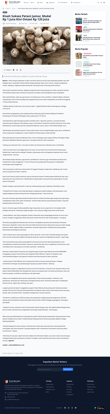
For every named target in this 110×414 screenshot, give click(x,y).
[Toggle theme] (101, 2)
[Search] (98, 2)
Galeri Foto (90, 389)
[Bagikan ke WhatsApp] (20, 70)
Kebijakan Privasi (50, 389)
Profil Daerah (63, 2)
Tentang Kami (49, 384)
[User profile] (104, 2)
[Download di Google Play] (99, 408)
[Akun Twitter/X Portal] (72, 407)
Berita (32, 2)
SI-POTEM (69, 389)
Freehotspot (70, 394)
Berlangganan (68, 369)
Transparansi (76, 2)
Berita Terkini (90, 384)
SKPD (47, 392)
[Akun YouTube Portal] (75, 407)
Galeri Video (90, 392)
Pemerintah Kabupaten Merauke (20, 408)
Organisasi (52, 2)
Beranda (26, 2)
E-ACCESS (69, 392)
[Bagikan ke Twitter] (17, 70)
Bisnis (13, 8)
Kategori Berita (91, 387)
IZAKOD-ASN (70, 384)
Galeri (41, 2)
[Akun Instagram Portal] (68, 407)
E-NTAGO (69, 387)
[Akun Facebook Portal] (65, 407)
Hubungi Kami (50, 387)
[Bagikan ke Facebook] (13, 70)
